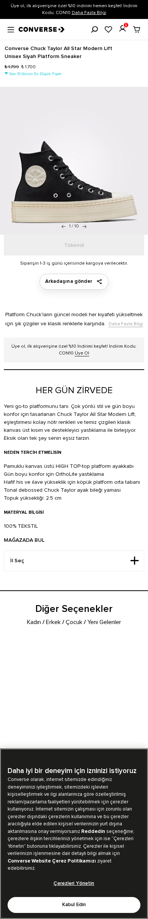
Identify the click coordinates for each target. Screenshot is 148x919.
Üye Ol (82, 353)
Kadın (34, 622)
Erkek (53, 622)
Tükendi (74, 245)
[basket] (136, 29)
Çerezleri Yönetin (74, 883)
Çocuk (74, 622)
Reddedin (93, 831)
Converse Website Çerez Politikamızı (52, 861)
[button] (84, 226)
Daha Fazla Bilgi (89, 13)
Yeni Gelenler (104, 622)
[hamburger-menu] (11, 28)
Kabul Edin (74, 904)
